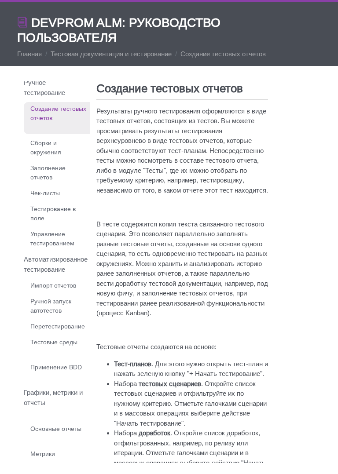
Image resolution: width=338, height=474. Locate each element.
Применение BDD (56, 367)
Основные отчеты (55, 428)
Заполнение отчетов (48, 172)
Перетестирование (57, 326)
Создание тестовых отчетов (58, 113)
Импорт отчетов (53, 285)
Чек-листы (45, 193)
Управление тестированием (52, 238)
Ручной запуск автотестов (50, 306)
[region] (182, 272)
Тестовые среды (53, 342)
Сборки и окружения (45, 147)
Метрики (42, 453)
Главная (29, 54)
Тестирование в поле (53, 213)
